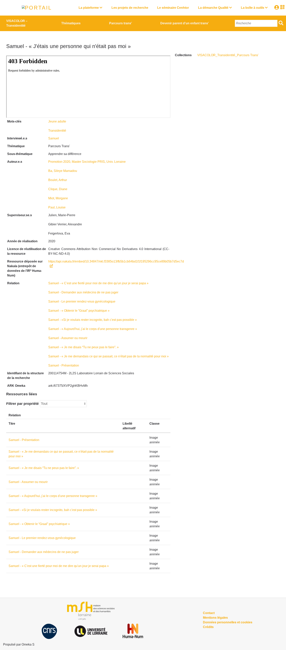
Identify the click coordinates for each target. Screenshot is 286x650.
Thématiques (71, 23)
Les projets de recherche (129, 7)
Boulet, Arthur (57, 180)
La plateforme (89, 7)
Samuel (53, 138)
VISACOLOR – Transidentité (16, 23)
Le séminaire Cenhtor (173, 7)
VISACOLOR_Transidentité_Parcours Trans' (228, 55)
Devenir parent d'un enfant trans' (184, 23)
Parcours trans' (120, 23)
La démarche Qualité (213, 7)
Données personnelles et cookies (227, 622)
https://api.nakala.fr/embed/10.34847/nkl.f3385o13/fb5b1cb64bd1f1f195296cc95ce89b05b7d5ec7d (116, 261)
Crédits (208, 627)
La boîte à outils (252, 7)
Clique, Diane (57, 189)
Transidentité (57, 130)
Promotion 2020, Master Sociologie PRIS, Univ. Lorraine (87, 161)
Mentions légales (215, 617)
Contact (209, 613)
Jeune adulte (57, 121)
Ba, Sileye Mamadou (62, 170)
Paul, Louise (57, 207)
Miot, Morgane (58, 198)
